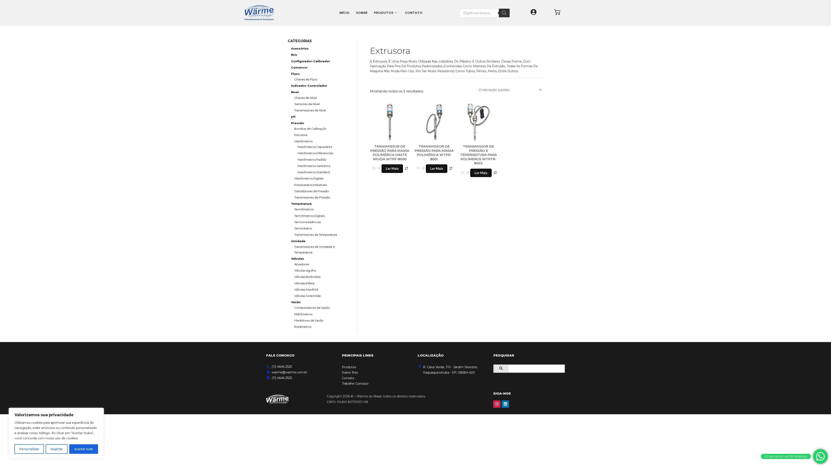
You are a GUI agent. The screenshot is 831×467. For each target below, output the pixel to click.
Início (344, 13)
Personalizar (29, 449)
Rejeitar (56, 449)
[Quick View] (379, 168)
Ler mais (392, 168)
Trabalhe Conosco (355, 383)
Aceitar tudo (83, 449)
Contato (413, 13)
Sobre (361, 13)
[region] (56, 433)
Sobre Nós (350, 372)
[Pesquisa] (504, 13)
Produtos (383, 13)
